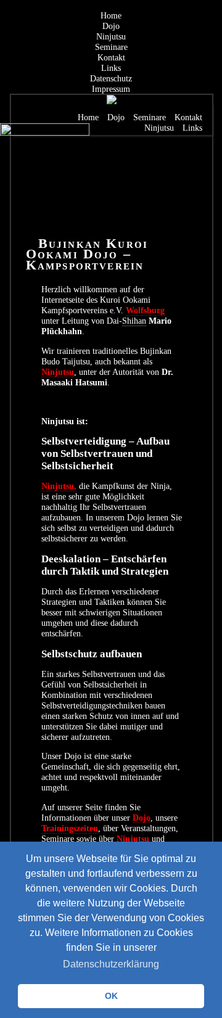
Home (111, 15)
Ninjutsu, (58, 486)
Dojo (111, 26)
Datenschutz (111, 78)
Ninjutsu (111, 36)
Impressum (111, 89)
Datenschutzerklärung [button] (111, 964)
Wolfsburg (145, 310)
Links (111, 68)
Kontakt (111, 57)
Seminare (111, 47)
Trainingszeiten (69, 828)
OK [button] (111, 996)
